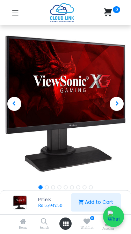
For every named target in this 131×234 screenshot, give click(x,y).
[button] (14, 104)
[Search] (44, 222)
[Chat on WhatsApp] (113, 216)
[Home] (23, 222)
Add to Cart (98, 202)
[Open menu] (65, 224)
